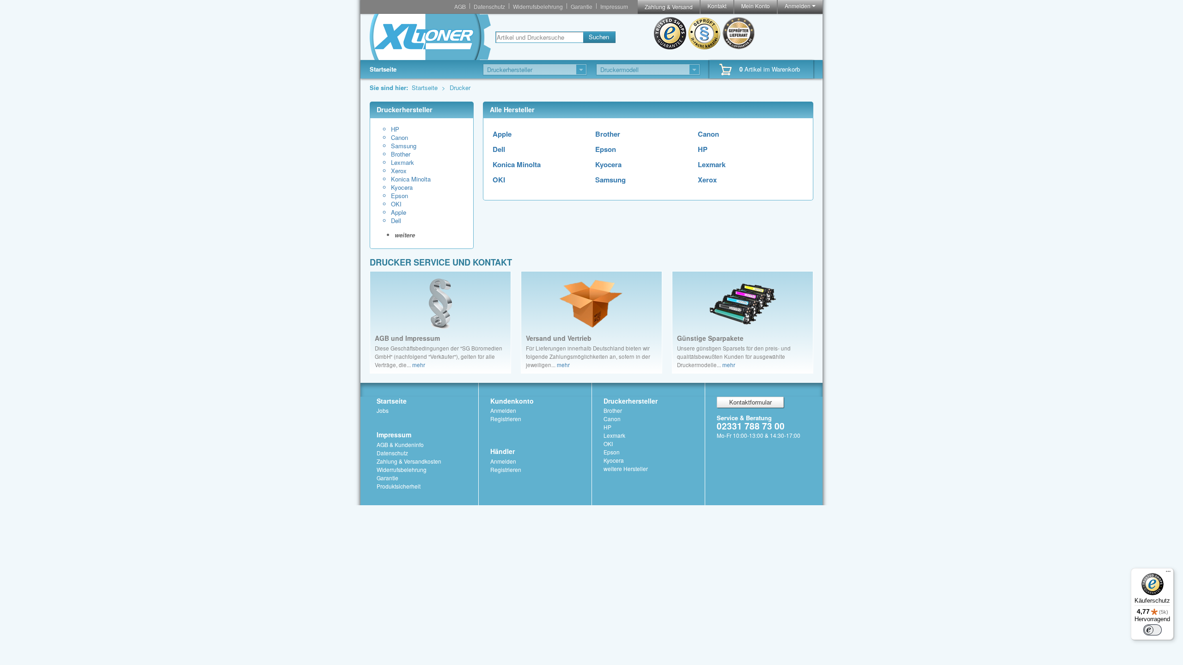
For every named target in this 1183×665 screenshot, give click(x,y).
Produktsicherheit (399, 486)
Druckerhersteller (631, 401)
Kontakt (716, 6)
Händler (502, 451)
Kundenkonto (512, 401)
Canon (399, 137)
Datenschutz (489, 6)
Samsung (403, 146)
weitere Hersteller (626, 468)
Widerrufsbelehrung (538, 6)
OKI (396, 204)
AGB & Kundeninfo (400, 444)
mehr (418, 365)
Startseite (383, 69)
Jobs (383, 410)
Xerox (399, 171)
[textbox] (539, 37)
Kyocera (402, 187)
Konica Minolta (411, 179)
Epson (399, 196)
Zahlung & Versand (669, 7)
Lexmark (402, 162)
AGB (460, 6)
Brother (400, 154)
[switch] (1152, 629)
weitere (405, 235)
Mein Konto (755, 6)
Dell (396, 221)
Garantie (581, 6)
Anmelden (798, 6)
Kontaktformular (750, 402)
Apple (398, 212)
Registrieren (505, 419)
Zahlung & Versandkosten (409, 461)
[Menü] (1168, 573)
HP (395, 129)
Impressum (614, 6)
